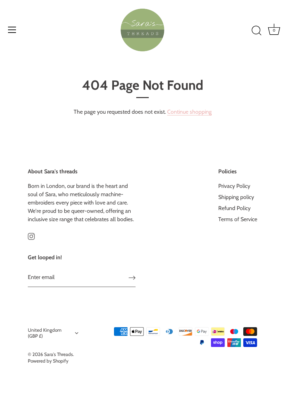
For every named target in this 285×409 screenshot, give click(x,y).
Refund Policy (234, 208)
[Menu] (12, 29)
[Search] (256, 30)
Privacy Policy (234, 186)
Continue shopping (189, 111)
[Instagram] (31, 236)
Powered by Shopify (48, 361)
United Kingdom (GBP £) (45, 333)
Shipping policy (236, 197)
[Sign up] (132, 277)
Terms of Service (237, 219)
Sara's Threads (58, 354)
